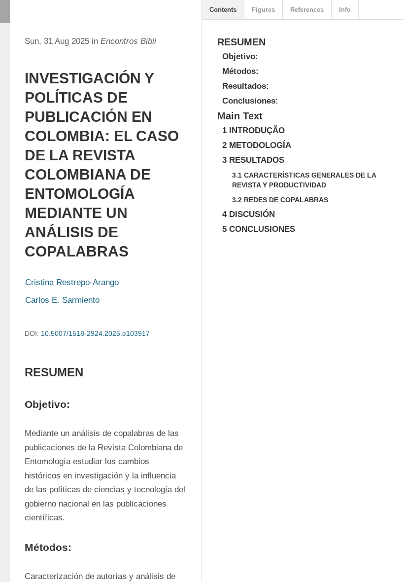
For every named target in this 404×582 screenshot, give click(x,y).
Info (345, 9)
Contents (222, 9)
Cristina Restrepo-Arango (72, 282)
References (307, 9)
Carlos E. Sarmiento (62, 300)
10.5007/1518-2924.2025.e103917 (95, 333)
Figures (263, 9)
